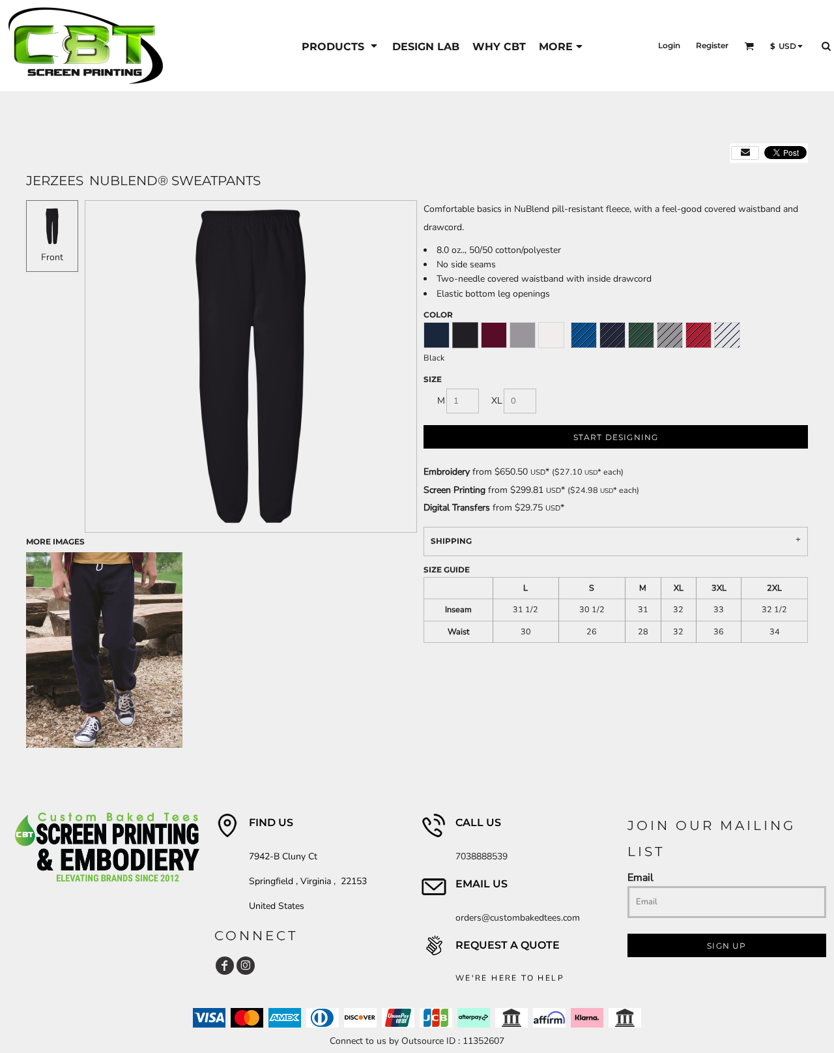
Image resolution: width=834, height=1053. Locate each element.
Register (712, 45)
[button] (340, 46)
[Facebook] (225, 966)
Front (52, 257)
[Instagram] (246, 966)
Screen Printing (454, 490)
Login (669, 45)
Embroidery (447, 472)
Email (640, 877)
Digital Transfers (457, 507)
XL (496, 400)
